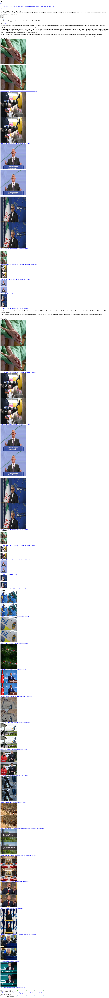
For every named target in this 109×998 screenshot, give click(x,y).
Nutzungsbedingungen (18, 993)
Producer (5, 23)
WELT (2, 8)
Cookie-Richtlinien (42, 993)
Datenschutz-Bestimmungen (31, 993)
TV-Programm (4, 993)
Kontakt (9, 993)
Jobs (12, 993)
